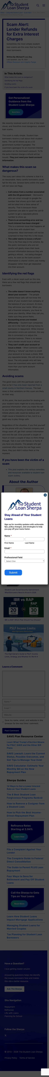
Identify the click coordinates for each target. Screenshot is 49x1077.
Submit (13, 572)
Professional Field (13, 557)
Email (7, 548)
